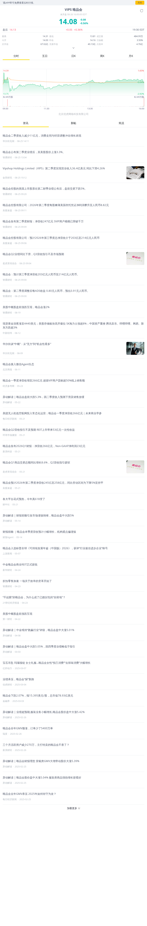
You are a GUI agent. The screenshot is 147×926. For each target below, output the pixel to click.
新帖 (73, 123)
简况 (121, 123)
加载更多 (72, 808)
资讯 (25, 123)
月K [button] (131, 56)
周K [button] (102, 56)
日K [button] (73, 56)
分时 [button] (16, 56)
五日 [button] (45, 56)
